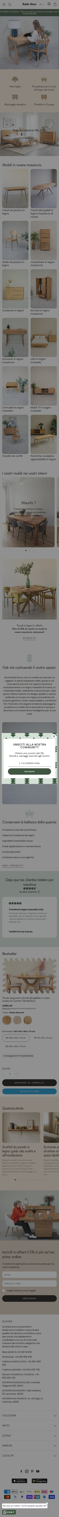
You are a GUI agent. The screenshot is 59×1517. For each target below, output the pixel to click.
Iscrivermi (29, 771)
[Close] (54, 736)
